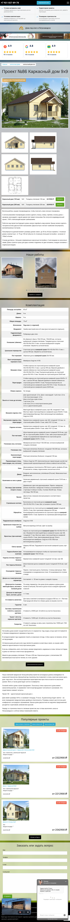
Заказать (60, 199)
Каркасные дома (15, 64)
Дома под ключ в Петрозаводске (38, 28)
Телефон (5, 857)
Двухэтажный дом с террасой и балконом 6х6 (18, 750)
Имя (4, 850)
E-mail (4, 864)
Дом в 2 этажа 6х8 (9, 822)
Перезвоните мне (44, 2)
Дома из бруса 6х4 (37, 724)
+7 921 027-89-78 (10, 2)
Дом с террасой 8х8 (9, 786)
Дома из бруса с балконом (23, 724)
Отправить (7, 896)
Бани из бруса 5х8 (49, 724)
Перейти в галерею (35, 294)
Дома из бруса (35, 837)
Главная (4, 64)
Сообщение (6, 872)
